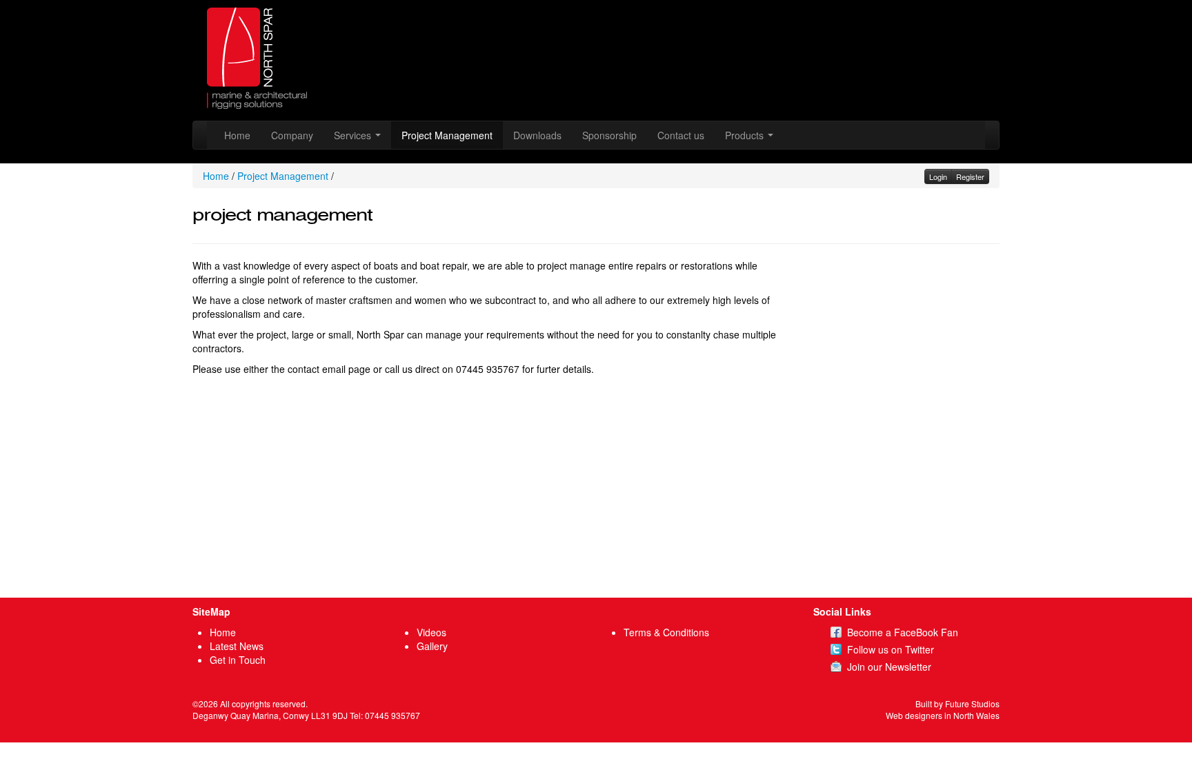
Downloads (537, 135)
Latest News (237, 646)
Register (970, 176)
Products (745, 135)
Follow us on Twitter (890, 649)
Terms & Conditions (666, 632)
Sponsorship (609, 135)
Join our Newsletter (889, 666)
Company (292, 135)
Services (354, 135)
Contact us (680, 135)
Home (237, 135)
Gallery (432, 646)
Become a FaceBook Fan (902, 632)
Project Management (447, 135)
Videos (431, 632)
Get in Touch (238, 660)
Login (938, 176)
